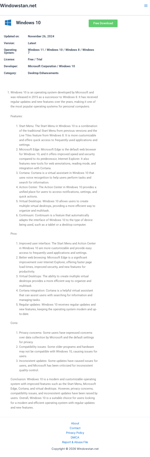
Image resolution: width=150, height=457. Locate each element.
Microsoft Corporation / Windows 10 (51, 66)
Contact (75, 428)
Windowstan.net (18, 5)
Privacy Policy (75, 433)
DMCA (75, 437)
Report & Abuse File (75, 442)
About (75, 423)
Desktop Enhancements (43, 73)
